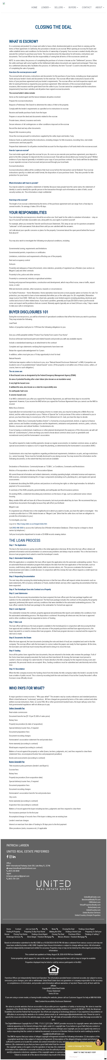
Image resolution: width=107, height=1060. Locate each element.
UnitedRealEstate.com (92, 897)
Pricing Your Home (20, 934)
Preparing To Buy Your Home (34, 932)
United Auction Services (91, 913)
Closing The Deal (58, 934)
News (54, 929)
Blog (44, 929)
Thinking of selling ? (92, 934)
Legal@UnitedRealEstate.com (53, 1034)
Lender (45, 7)
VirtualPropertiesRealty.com (90, 905)
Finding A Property (13, 932)
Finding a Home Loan (73, 932)
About (99, 7)
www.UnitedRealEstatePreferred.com (22, 868)
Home (34, 7)
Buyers (73, 7)
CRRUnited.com (94, 902)
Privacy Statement (53, 991)
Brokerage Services (14, 937)
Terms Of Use (53, 993)
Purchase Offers (75, 934)
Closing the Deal (68, 929)
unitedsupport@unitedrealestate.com (73, 1014)
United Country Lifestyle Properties (87, 915)
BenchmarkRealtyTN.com (91, 900)
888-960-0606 (96, 997)
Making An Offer (55, 932)
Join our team (30, 929)
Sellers (58, 7)
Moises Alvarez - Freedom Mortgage (71, 937)
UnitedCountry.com (93, 910)
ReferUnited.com (94, 907)
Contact (87, 7)
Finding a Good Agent (86, 929)
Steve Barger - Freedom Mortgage (39, 937)
